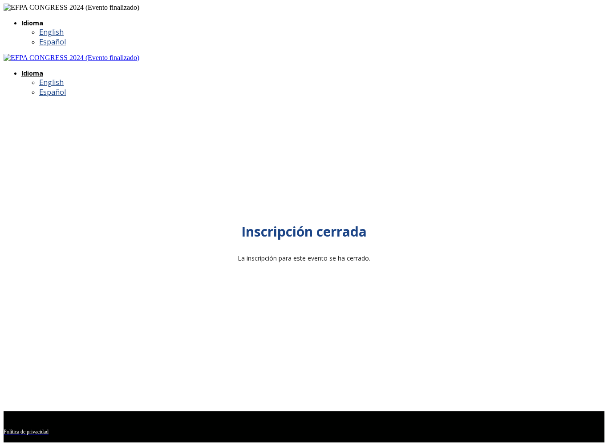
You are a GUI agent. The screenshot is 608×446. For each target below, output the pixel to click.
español (52, 42)
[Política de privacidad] (304, 58)
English (51, 32)
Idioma (32, 23)
